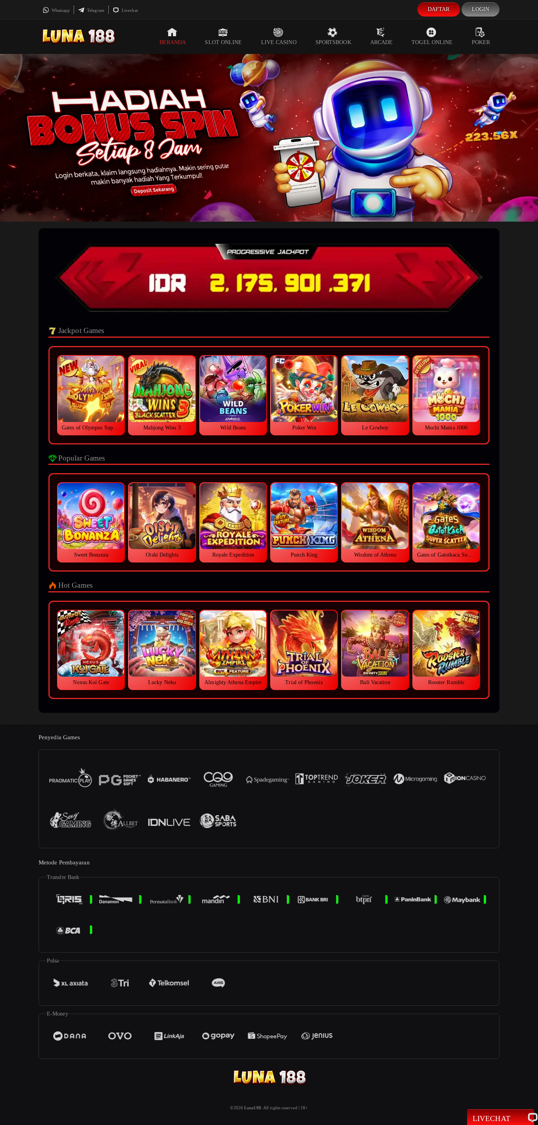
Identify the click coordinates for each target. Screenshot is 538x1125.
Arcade (381, 42)
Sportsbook (333, 42)
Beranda (173, 42)
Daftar (439, 9)
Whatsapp (60, 10)
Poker (481, 42)
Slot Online (223, 42)
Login (481, 9)
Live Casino (279, 42)
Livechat (129, 10)
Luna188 (252, 1107)
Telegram (95, 10)
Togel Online (432, 42)
